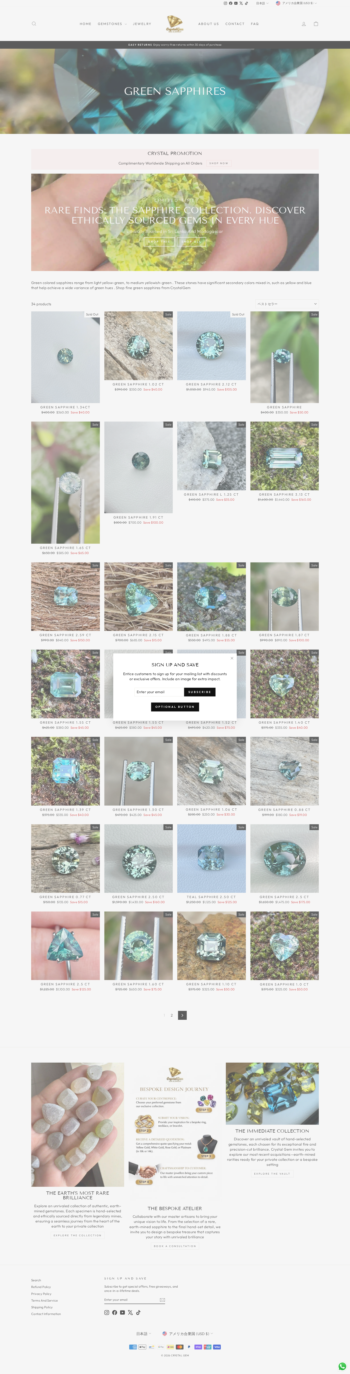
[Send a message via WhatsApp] (342, 1366)
